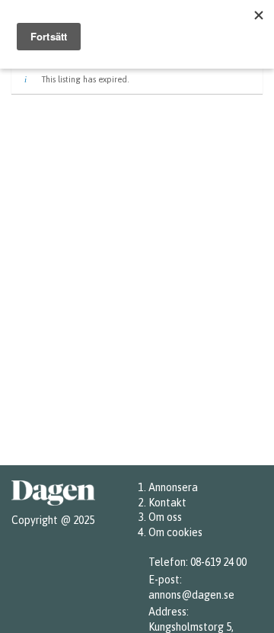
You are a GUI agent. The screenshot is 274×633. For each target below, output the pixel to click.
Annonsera (173, 487)
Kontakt (167, 502)
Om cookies (175, 532)
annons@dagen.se (191, 595)
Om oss (165, 517)
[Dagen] (53, 506)
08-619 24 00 (218, 562)
